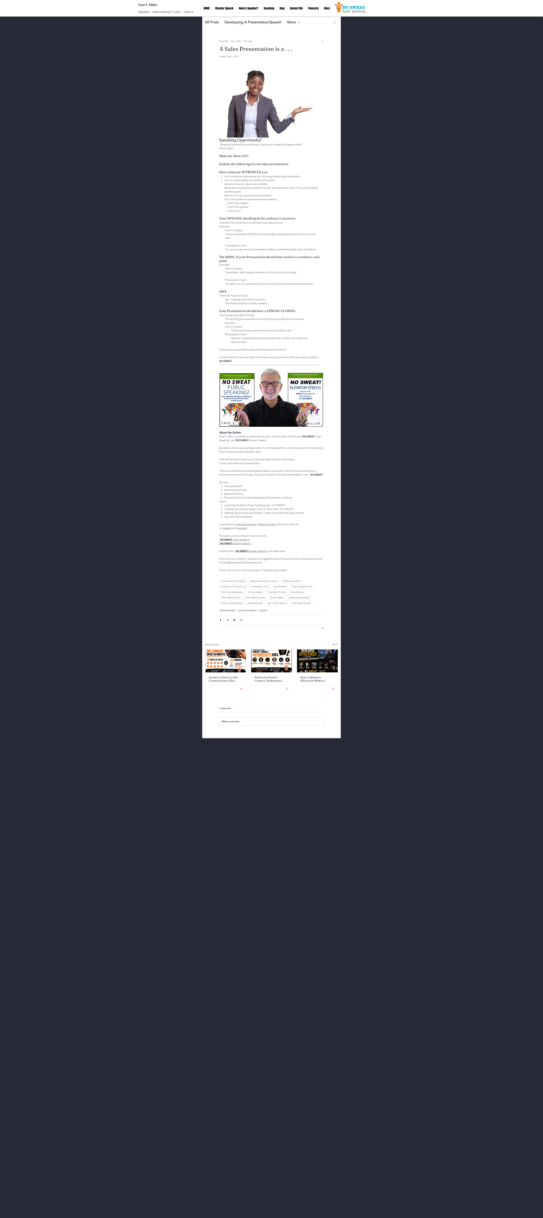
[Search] (338, 8)
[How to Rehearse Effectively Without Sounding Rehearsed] (317, 660)
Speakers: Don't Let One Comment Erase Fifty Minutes (223, 679)
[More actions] (322, 41)
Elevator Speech (277, 597)
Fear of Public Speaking (277, 603)
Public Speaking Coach (301, 603)
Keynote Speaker (255, 592)
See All (335, 644)
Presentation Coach (260, 586)
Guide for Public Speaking (232, 603)
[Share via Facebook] (220, 619)
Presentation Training (276, 592)
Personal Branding (228, 610)
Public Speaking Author (231, 597)
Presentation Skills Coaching (233, 581)
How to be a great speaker (232, 592)
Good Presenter (280, 586)
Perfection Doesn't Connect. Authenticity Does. (268, 679)
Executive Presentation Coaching (264, 581)
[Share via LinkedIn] (234, 619)
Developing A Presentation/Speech (253, 22)
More (291, 22)
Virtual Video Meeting (247, 610)
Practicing (263, 610)
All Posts (212, 22)
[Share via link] (241, 619)
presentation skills (255, 603)
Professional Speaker (291, 581)
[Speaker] (225, 660)
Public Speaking (297, 592)
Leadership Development (299, 597)
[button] (334, 22)
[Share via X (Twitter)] (227, 619)
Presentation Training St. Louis (234, 586)
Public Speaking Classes (255, 597)
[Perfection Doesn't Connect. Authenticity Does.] (271, 660)
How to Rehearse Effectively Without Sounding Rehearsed (313, 679)
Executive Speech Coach (302, 586)
